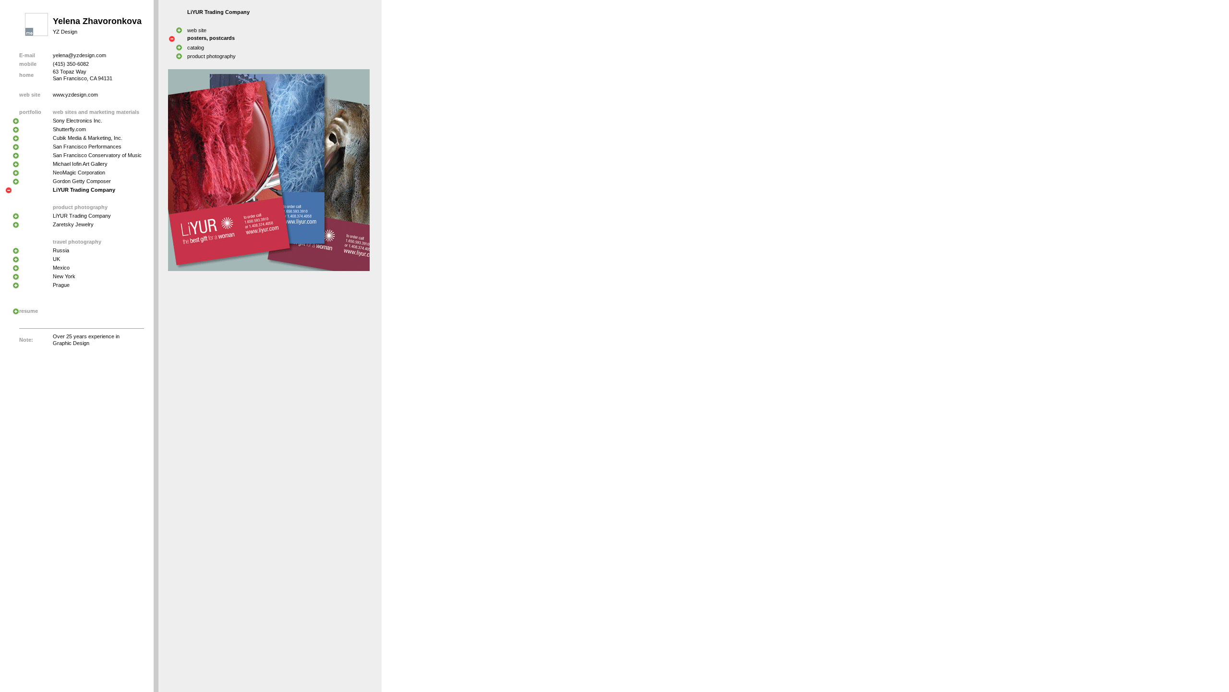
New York (64, 276)
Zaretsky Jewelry (73, 224)
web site (196, 30)
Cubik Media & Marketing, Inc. (87, 138)
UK (56, 259)
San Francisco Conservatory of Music (97, 155)
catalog (195, 47)
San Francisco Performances (87, 146)
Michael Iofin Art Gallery (80, 164)
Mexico (61, 268)
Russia (61, 250)
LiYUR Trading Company (82, 216)
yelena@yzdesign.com (79, 55)
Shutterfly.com (69, 129)
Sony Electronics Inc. (77, 121)
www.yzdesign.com (75, 95)
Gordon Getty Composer (82, 181)
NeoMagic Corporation (79, 172)
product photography (211, 56)
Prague (61, 285)
